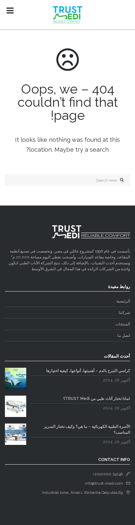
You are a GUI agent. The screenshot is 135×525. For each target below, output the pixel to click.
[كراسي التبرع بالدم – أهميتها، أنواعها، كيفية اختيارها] (15, 378)
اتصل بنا (123, 335)
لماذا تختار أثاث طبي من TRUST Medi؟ (96, 398)
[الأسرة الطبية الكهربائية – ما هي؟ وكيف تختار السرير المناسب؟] (15, 434)
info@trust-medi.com (104, 483)
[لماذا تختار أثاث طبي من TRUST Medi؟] (15, 406)
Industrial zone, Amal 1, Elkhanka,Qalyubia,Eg (82, 492)
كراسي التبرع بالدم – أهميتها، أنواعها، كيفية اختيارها (88, 370)
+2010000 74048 (108, 474)
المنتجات (122, 324)
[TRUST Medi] (67, 14)
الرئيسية (123, 301)
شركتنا (124, 312)
